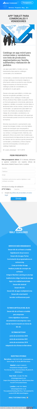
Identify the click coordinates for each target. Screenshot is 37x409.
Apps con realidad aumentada (19, 281)
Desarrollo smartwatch (19, 294)
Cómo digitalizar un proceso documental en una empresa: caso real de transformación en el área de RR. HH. (18, 322)
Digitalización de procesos (19, 253)
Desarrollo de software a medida (19, 249)
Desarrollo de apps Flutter (19, 256)
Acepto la (18, 194)
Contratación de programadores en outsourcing (19, 260)
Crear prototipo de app (20, 265)
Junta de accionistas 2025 (18, 336)
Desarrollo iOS (20, 288)
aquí (24, 408)
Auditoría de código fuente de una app (19, 278)
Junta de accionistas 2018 (18, 342)
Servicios (11, 7)
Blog (23, 7)
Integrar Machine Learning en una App (19, 275)
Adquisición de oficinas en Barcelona (18, 345)
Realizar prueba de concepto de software (20, 270)
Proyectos (18, 7)
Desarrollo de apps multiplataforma (19, 291)
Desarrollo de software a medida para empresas (18, 312)
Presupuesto (27, 3)
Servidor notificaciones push (19, 297)
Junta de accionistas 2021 (18, 339)
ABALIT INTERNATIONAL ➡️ (18, 397)
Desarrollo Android (19, 284)
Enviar (18, 198)
